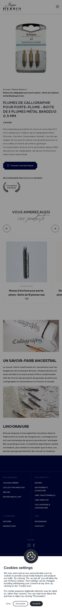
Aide (37, 516)
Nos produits (42, 477)
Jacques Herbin (11, 483)
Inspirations (9, 526)
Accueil (6, 89)
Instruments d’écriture (41, 489)
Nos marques (10, 477)
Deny (8, 604)
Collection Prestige (14, 487)
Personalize (20, 604)
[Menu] (57, 7)
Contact (40, 526)
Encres (38, 483)
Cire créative (42, 500)
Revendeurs (41, 521)
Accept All (36, 604)
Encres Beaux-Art (12, 497)
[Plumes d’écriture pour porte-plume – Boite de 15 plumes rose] (26, 261)
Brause (6, 492)
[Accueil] (12, 6)
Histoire (7, 521)
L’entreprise (9, 516)
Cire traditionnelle (45, 495)
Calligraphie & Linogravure (42, 506)
